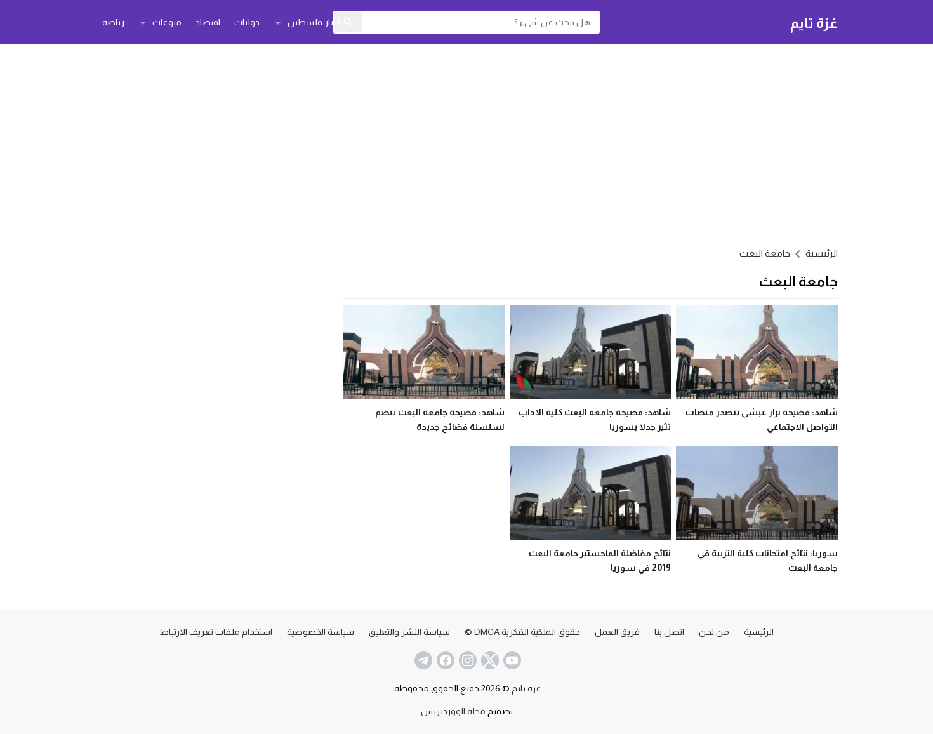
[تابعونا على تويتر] (489, 660)
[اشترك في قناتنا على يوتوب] (511, 660)
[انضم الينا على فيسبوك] (444, 660)
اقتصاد (207, 22)
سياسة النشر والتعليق (409, 632)
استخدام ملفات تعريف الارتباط (216, 632)
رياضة (113, 22)
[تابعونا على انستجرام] (466, 660)
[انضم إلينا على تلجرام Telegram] (422, 660)
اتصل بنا (669, 632)
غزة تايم (814, 22)
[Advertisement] (466, 143)
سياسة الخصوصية (320, 632)
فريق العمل (617, 632)
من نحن (714, 632)
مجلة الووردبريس (453, 711)
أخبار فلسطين (314, 22)
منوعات (167, 22)
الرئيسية (759, 632)
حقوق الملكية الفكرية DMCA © (522, 632)
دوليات (247, 22)
